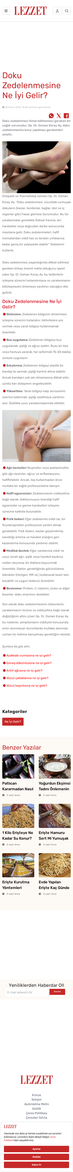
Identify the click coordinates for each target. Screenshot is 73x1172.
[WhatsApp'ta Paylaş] (51, 116)
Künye (36, 1095)
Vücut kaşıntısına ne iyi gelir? (26, 685)
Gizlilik (36, 1108)
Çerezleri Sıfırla (36, 1117)
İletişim (37, 1099)
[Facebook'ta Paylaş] (66, 116)
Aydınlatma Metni (36, 1104)
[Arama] (67, 11)
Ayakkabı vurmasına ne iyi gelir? (28, 655)
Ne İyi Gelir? (13, 721)
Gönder (57, 991)
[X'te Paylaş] (59, 116)
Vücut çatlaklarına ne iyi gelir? (27, 678)
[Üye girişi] (57, 11)
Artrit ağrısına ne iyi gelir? (24, 670)
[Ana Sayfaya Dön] (36, 1079)
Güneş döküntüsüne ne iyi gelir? (29, 663)
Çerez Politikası (36, 1113)
